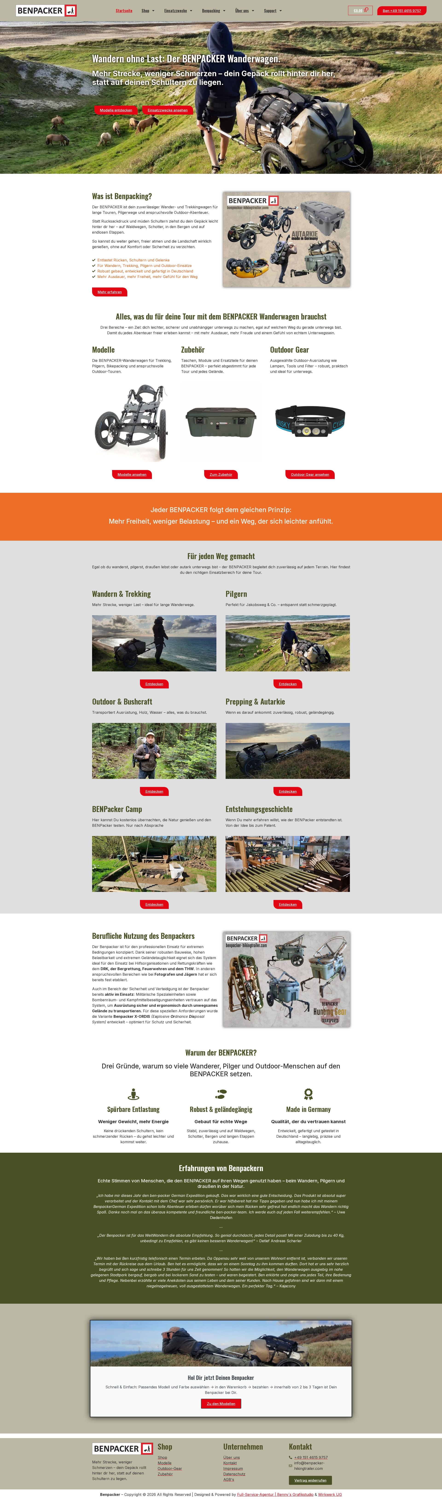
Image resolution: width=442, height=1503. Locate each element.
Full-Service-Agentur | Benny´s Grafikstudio (275, 1494)
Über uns (242, 10)
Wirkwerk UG (330, 1494)
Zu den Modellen (221, 1403)
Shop (145, 10)
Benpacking (211, 10)
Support (270, 10)
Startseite (124, 10)
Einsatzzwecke (175, 10)
